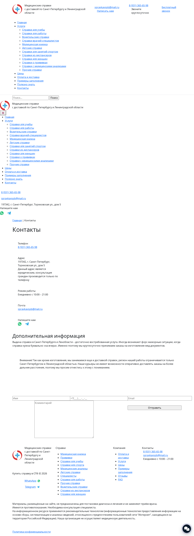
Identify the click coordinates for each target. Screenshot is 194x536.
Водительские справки (35, 37)
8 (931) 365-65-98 (27, 247)
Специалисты (68, 476)
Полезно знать (26, 84)
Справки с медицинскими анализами (44, 66)
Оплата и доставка (28, 77)
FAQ (120, 479)
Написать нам (105, 11)
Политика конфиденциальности (31, 531)
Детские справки (32, 48)
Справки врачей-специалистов (40, 40)
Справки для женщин (34, 59)
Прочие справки (32, 69)
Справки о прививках (34, 62)
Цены (20, 73)
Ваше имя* (18, 394)
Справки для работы (34, 33)
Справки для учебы (33, 29)
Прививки (66, 457)
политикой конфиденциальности (147, 418)
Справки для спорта (72, 465)
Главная (22, 22)
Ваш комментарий (23, 437)
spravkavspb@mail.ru (107, 7)
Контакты (23, 88)
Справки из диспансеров (37, 55)
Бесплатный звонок (169, 9)
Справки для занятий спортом (40, 51)
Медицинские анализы (74, 468)
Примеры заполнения (30, 80)
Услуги (21, 26)
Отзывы (122, 476)
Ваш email (133, 394)
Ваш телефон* (78, 394)
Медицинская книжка (35, 44)
